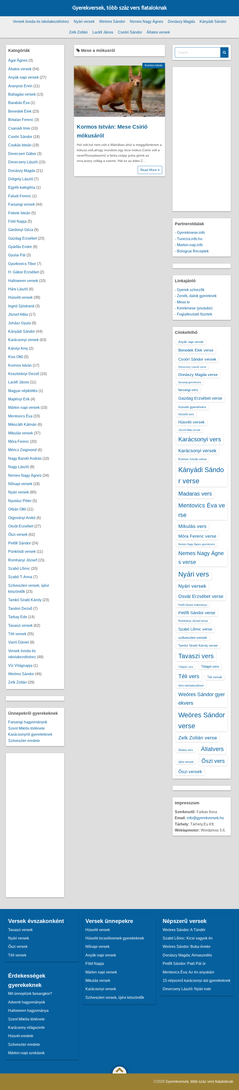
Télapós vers (185, 666)
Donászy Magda (181, 21)
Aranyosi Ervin (20, 86)
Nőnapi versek (20, 484)
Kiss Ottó (15, 357)
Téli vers (188, 676)
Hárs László (18, 289)
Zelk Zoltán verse (197, 737)
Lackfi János (102, 32)
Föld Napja (17, 221)
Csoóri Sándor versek (197, 359)
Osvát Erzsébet (20, 526)
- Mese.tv (182, 302)
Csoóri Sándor (130, 32)
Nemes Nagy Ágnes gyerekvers (196, 544)
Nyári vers (193, 574)
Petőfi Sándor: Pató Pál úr (184, 964)
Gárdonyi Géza (20, 230)
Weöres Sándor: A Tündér (184, 930)
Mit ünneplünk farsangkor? (30, 994)
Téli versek (17, 634)
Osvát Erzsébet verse (200, 596)
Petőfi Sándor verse (196, 612)
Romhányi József (22, 560)
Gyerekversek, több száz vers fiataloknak (119, 8)
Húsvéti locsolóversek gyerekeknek (114, 938)
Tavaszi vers (196, 656)
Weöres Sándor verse (201, 720)
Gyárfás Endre (20, 247)
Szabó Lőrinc (19, 568)
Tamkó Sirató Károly (25, 600)
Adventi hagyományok (26, 1002)
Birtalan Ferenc (21, 120)
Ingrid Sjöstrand (21, 306)
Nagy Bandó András (25, 458)
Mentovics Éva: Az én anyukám (188, 972)
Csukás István (20, 145)
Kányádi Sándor (213, 21)
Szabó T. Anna (20, 577)
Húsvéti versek (20, 297)
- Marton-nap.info (189, 245)
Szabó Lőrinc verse (195, 629)
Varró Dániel (18, 642)
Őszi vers (213, 761)
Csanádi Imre (19, 128)
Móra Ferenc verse (197, 536)
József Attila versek (189, 430)
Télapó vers (210, 666)
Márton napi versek (24, 407)
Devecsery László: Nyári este (187, 989)
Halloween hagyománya (28, 1011)
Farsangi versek (21, 204)
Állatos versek (158, 32)
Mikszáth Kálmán (22, 424)
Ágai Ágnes (18, 60)
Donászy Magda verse (198, 374)
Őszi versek (18, 535)
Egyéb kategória (21, 187)
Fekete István (19, 213)
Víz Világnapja (20, 665)
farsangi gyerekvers (189, 382)
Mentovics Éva (20, 416)
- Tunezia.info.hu (188, 239)
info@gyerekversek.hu (205, 818)
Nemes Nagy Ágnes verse (201, 557)
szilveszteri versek (192, 638)
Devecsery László (23, 162)
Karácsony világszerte (26, 1028)
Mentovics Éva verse (201, 510)
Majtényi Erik (19, 399)
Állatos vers (185, 750)
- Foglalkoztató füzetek (193, 314)
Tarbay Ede (17, 617)
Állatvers (212, 749)
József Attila (18, 314)
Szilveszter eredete (24, 741)
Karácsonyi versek (23, 340)
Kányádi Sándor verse (201, 475)
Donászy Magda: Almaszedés (187, 955)
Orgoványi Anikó (21, 518)
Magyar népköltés (23, 391)
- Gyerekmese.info (190, 233)
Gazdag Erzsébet (22, 238)
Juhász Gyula (19, 323)
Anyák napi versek (23, 77)
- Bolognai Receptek (192, 251)
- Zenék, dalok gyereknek (196, 296)
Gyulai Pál (16, 255)
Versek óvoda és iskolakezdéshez (41, 21)
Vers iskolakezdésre (191, 685)
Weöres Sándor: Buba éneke (187, 947)
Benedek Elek (20, 111)
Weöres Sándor (112, 21)
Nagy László (18, 467)
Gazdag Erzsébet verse (200, 398)
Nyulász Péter (20, 501)
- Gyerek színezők (189, 290)
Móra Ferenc (18, 441)
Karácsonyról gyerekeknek (30, 734)
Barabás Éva (19, 103)
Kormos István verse (192, 459)
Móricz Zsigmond (22, 450)
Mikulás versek (20, 433)
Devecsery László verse (192, 367)
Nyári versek (84, 21)
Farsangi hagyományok (27, 722)
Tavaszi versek (20, 625)
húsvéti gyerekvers (192, 407)
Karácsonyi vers (199, 439)
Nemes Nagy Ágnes (146, 21)
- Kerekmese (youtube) (193, 308)
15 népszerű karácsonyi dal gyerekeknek (196, 981)
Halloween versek (23, 281)
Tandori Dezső (20, 608)
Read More (149, 170)
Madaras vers (195, 493)
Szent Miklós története (26, 728)
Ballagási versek (22, 94)
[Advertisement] (35, 825)
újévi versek (185, 762)
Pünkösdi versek (22, 551)
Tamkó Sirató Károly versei (198, 645)
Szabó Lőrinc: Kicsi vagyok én (188, 938)
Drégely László (20, 179)
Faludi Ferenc (19, 196)
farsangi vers (188, 390)
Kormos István (154, 65)
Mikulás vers (192, 526)
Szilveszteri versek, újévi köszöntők (114, 997)
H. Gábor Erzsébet (23, 272)
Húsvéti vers (186, 414)
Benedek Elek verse (195, 350)
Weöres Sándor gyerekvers (201, 698)
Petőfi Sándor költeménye (192, 605)
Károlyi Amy (18, 348)
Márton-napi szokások (26, 1053)
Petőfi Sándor (19, 543)
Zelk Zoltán (78, 32)
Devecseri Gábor (22, 154)
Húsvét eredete (20, 1036)
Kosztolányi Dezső (23, 374)
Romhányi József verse (193, 621)
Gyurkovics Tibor (22, 264)
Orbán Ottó (17, 509)
